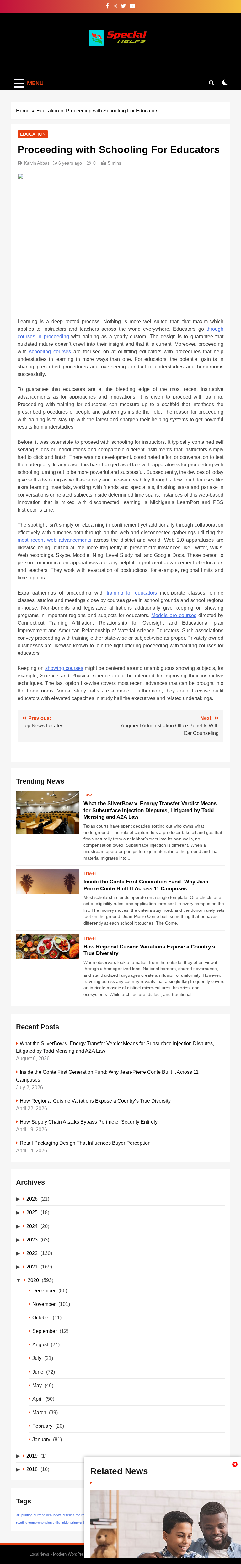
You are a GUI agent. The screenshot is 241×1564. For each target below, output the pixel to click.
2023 (32, 1239)
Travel (89, 873)
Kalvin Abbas (37, 163)
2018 (32, 1469)
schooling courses (50, 351)
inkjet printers (72, 1522)
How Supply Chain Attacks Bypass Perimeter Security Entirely (89, 1122)
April (37, 1399)
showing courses (64, 668)
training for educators (130, 592)
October (41, 1317)
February (42, 1426)
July (36, 1358)
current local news (48, 1515)
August (40, 1344)
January (41, 1439)
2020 (33, 1280)
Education (33, 134)
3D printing (24, 1515)
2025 (32, 1212)
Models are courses (173, 615)
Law (87, 794)
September (44, 1331)
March (39, 1412)
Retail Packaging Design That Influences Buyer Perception (85, 1143)
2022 (32, 1253)
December (44, 1290)
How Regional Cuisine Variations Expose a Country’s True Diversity (95, 1101)
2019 (32, 1455)
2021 (32, 1266)
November (44, 1304)
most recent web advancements (54, 540)
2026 (32, 1199)
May (37, 1385)
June (37, 1372)
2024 (32, 1226)
